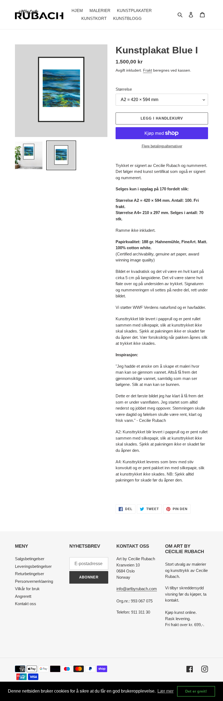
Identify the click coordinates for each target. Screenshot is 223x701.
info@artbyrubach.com (136, 588)
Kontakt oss (25, 603)
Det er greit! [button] (196, 691)
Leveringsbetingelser (33, 566)
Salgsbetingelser (29, 558)
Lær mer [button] (165, 691)
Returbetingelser (29, 573)
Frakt (147, 70)
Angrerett (23, 596)
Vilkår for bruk (27, 588)
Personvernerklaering (34, 581)
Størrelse (124, 89)
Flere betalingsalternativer (162, 146)
